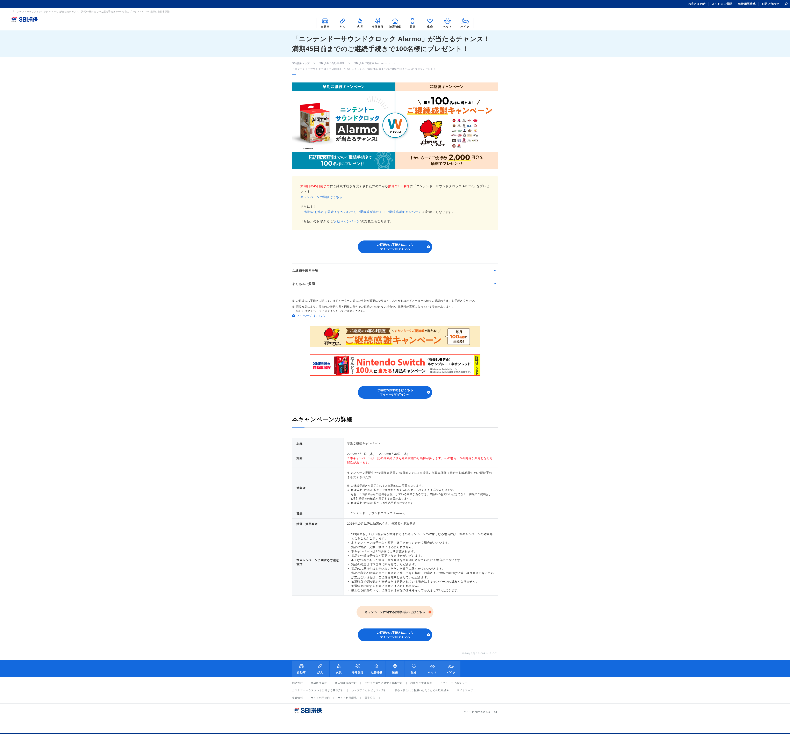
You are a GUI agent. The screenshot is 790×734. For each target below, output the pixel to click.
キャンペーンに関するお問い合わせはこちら (395, 612)
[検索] (786, 4)
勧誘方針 (297, 683)
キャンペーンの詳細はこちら (321, 197)
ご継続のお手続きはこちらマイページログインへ (395, 247)
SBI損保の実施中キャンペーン (372, 63)
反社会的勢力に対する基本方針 (384, 683)
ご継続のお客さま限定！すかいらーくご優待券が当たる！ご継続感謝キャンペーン (362, 212)
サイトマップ (465, 690)
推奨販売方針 (319, 683)
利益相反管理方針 (421, 683)
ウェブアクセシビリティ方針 (369, 690)
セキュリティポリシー (453, 683)
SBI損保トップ (301, 63)
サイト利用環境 (347, 697)
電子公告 (370, 697)
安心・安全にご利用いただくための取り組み (422, 690)
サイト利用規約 (320, 697)
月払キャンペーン (347, 221)
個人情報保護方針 (346, 683)
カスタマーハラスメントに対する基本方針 (318, 690)
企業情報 (297, 697)
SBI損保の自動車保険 (332, 63)
